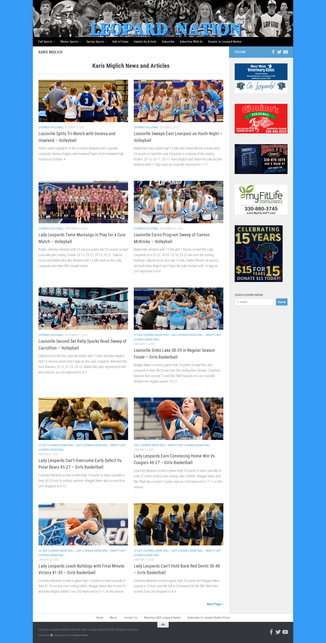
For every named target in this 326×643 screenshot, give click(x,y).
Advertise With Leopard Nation (162, 617)
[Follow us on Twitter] (279, 52)
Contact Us (130, 617)
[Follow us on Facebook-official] (273, 52)
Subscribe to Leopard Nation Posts (209, 617)
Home (99, 617)
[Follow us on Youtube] (285, 52)
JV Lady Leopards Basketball (151, 335)
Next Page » (215, 604)
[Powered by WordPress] (51, 635)
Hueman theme (80, 635)
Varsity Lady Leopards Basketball (189, 445)
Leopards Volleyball (51, 127)
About (113, 617)
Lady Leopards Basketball (187, 335)
